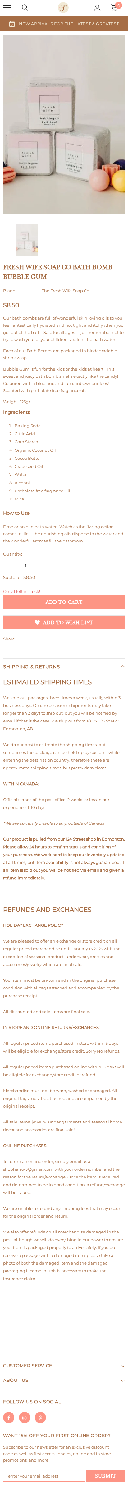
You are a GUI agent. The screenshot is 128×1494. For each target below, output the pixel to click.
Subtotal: (12, 577)
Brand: (9, 290)
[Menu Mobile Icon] (7, 8)
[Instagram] (24, 1417)
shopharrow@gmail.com (28, 1169)
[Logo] (63, 7)
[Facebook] (8, 1417)
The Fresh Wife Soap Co (65, 290)
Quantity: (12, 553)
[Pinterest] (40, 1417)
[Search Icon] (25, 8)
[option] (64, 23)
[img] (27, 240)
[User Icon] (97, 8)
